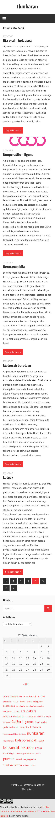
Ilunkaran (27, 6)
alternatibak (30, 696)
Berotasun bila (14, 267)
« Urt (26, 684)
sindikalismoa (12, 765)
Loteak (8, 477)
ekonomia (7, 711)
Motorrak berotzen (17, 365)
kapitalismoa (8, 741)
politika (38, 753)
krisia (38, 748)
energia (16, 712)
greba (44, 722)
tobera (26, 765)
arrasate (7, 701)
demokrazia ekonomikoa (35, 706)
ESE (24, 716)
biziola (23, 701)
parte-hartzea (28, 753)
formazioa (6, 722)
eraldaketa (29, 711)
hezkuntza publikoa (10, 734)
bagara (15, 701)
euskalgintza (31, 717)
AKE (20, 697)
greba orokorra (10, 727)
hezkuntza (35, 726)
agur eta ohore (10, 696)
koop (41, 740)
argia (41, 696)
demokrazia (20, 706)
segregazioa (30, 759)
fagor (48, 716)
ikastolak (22, 734)
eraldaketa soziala (12, 716)
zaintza (33, 765)
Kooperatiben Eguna (18, 154)
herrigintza (24, 727)
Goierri (37, 722)
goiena (29, 722)
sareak (19, 759)
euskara (41, 716)
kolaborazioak (26, 740)
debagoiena (9, 705)
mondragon (9, 753)
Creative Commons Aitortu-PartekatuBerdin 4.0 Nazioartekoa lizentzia (27, 811)
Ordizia (19, 753)
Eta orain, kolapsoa (17, 40)
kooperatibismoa (18, 747)
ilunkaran (35, 733)
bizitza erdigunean (35, 701)
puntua (9, 758)
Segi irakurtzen (12, 130)
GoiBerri (17, 721)
